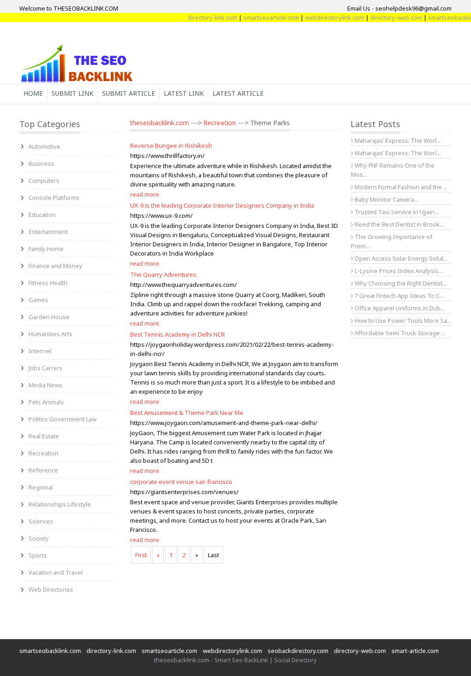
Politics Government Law (63, 419)
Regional (41, 487)
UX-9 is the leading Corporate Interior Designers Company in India (222, 205)
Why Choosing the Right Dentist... (400, 283)
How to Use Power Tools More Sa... (402, 320)
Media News (46, 385)
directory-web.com (388, 17)
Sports (38, 555)
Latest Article (238, 93)
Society (39, 538)
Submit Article (128, 93)
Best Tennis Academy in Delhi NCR (177, 334)
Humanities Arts (50, 334)
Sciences (41, 521)
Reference (43, 470)
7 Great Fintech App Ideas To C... (398, 295)
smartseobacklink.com (50, 651)
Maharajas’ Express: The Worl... (397, 140)
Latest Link (184, 93)
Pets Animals (46, 402)
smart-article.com (415, 651)
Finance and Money (55, 266)
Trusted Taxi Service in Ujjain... (396, 212)
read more (144, 194)
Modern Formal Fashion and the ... (400, 187)
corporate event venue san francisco (181, 482)
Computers (44, 180)
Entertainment (48, 231)
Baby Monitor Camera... (385, 199)
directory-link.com (204, 17)
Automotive (44, 146)
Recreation (43, 453)
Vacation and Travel (56, 572)
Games (38, 300)
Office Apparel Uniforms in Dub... (399, 308)
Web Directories (51, 589)
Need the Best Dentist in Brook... (398, 224)
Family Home (46, 249)
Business (41, 163)
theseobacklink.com (159, 122)
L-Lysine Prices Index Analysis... (397, 271)
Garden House (49, 317)
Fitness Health (48, 283)
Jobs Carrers (46, 368)
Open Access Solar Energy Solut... (400, 258)
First (141, 555)
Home (33, 93)
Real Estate (44, 436)
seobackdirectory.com (298, 651)
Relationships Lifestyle (60, 504)
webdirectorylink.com (326, 17)
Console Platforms (54, 197)
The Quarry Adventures (163, 274)
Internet (40, 351)
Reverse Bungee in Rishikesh (171, 145)
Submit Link (72, 93)
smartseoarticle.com (263, 17)
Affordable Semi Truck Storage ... (399, 333)
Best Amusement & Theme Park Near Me (186, 412)
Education (42, 214)
